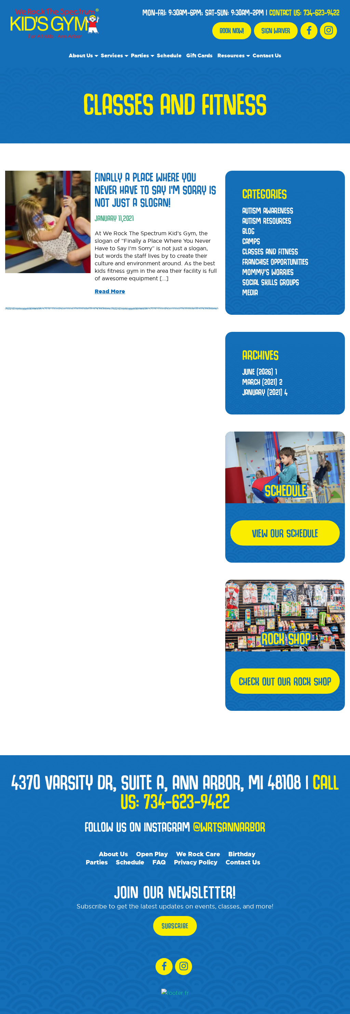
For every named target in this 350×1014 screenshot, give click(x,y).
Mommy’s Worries (268, 272)
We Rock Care (198, 853)
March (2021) (262, 382)
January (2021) (264, 392)
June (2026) (259, 371)
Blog (248, 231)
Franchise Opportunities (275, 261)
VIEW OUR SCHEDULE (285, 533)
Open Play (152, 853)
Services (112, 55)
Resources (231, 55)
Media (250, 292)
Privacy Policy (195, 862)
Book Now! (232, 31)
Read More (110, 291)
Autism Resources (266, 220)
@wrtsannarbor (229, 826)
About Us (81, 55)
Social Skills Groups (270, 282)
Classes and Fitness (270, 251)
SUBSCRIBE (175, 926)
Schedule (169, 55)
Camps (251, 241)
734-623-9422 (321, 12)
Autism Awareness (267, 210)
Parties (140, 55)
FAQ (159, 862)
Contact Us (267, 55)
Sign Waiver (275, 31)
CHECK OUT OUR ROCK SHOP (285, 681)
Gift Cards (199, 55)
